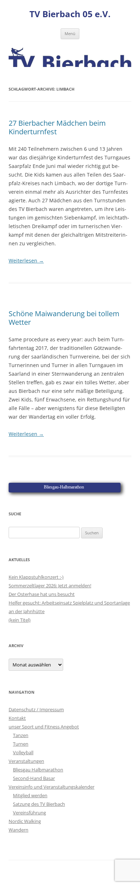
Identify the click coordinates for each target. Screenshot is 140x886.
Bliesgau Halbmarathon (38, 769)
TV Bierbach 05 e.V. (70, 14)
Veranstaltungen (26, 761)
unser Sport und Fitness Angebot (44, 726)
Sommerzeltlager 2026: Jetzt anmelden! (50, 585)
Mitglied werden (30, 795)
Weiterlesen (26, 260)
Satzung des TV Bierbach (39, 804)
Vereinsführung (29, 812)
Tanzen (20, 735)
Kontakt (17, 718)
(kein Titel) (20, 620)
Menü (70, 33)
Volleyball (23, 752)
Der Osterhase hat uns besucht (42, 594)
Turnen (20, 744)
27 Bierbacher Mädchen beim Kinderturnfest (57, 127)
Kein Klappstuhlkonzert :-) (36, 577)
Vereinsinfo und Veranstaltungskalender (51, 787)
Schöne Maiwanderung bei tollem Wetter (64, 318)
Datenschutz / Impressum (36, 709)
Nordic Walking (25, 821)
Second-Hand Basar (34, 778)
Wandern (18, 830)
